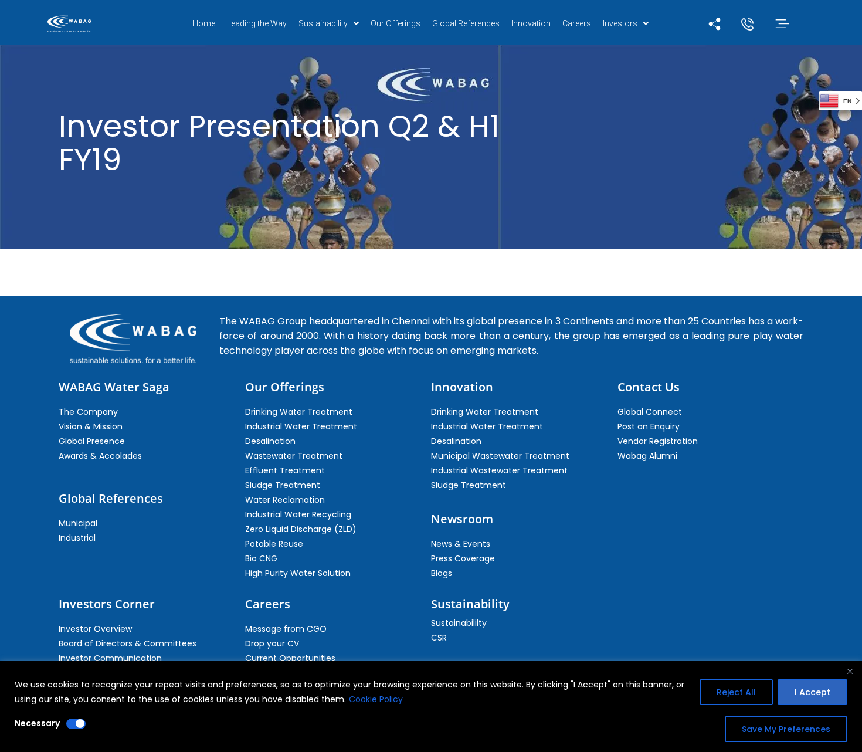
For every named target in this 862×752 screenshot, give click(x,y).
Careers (576, 23)
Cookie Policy (376, 699)
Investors (620, 23)
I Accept (812, 692)
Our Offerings (395, 23)
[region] (431, 706)
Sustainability (323, 23)
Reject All (736, 692)
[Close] (850, 671)
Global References (466, 23)
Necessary (37, 723)
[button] (329, 23)
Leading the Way (257, 23)
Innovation (531, 23)
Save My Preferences (786, 729)
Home (203, 23)
